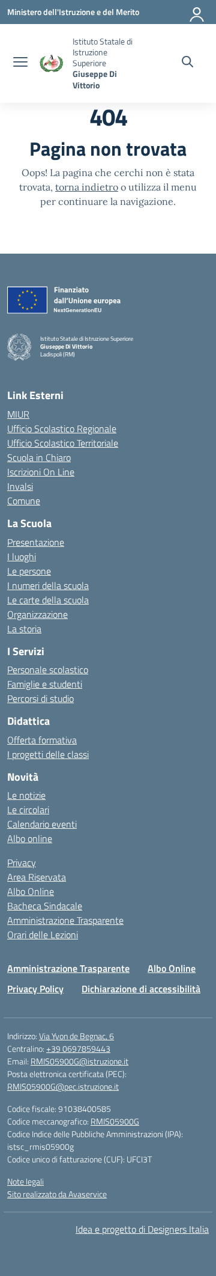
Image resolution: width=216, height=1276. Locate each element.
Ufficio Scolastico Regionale (61, 428)
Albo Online (30, 891)
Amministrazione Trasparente (65, 920)
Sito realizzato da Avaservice (57, 1194)
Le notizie (26, 795)
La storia (24, 628)
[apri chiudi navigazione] (20, 63)
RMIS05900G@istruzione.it (79, 1061)
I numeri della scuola (48, 585)
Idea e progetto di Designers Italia (142, 1229)
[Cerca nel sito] (187, 63)
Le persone (29, 571)
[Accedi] (197, 12)
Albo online (29, 838)
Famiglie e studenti (44, 684)
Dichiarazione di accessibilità (141, 988)
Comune (23, 500)
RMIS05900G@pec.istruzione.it (63, 1086)
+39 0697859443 (78, 1048)
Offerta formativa (42, 740)
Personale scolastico (47, 669)
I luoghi (21, 556)
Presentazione (35, 542)
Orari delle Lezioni (42, 934)
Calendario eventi (42, 824)
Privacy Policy (35, 988)
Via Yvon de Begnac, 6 (76, 1036)
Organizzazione (37, 614)
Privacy (21, 862)
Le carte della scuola (48, 600)
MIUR (18, 414)
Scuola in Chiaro (39, 457)
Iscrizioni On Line (40, 472)
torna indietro (86, 187)
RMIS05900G (115, 1121)
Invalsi (20, 486)
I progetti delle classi (48, 754)
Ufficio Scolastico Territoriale (62, 443)
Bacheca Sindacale (44, 906)
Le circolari (28, 809)
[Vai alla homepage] (52, 63)
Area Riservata (36, 877)
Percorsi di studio (40, 698)
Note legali (25, 1181)
